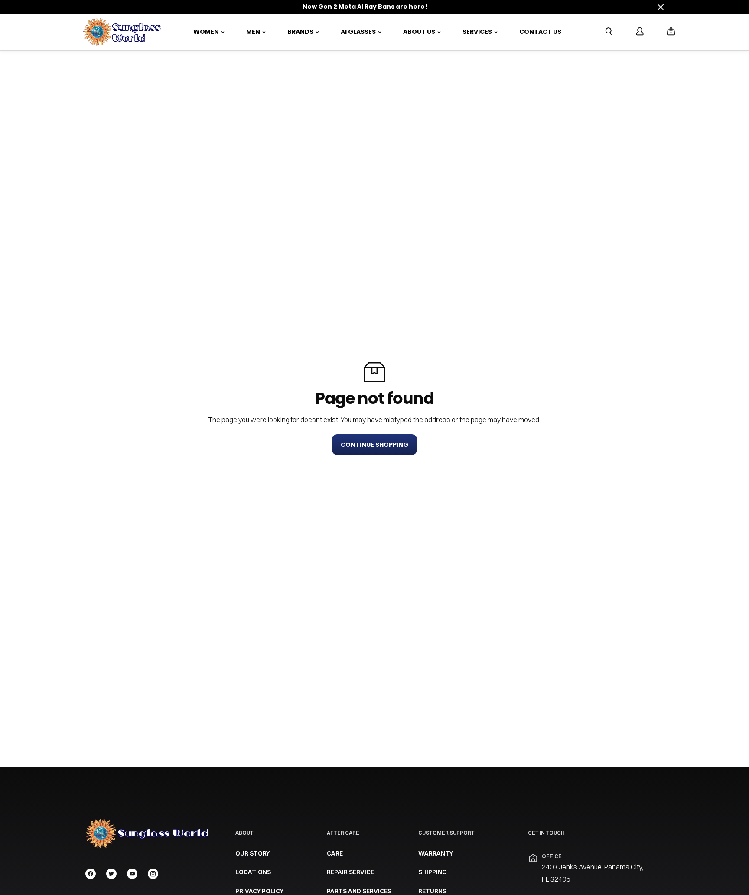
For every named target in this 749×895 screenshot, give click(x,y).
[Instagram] (153, 874)
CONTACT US (540, 31)
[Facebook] (90, 874)
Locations (253, 872)
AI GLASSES (358, 31)
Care (335, 853)
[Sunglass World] (122, 32)
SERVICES (477, 31)
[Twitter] (111, 874)
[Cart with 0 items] (671, 31)
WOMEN (206, 31)
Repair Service (350, 872)
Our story (252, 853)
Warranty (435, 853)
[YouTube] (132, 874)
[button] (671, 32)
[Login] (639, 31)
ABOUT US (419, 31)
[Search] (608, 31)
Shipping (432, 872)
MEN (253, 31)
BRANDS (300, 31)
